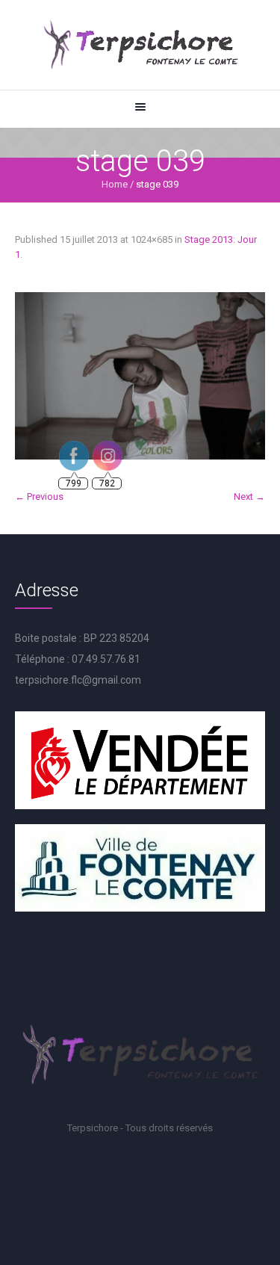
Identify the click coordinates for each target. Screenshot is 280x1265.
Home (115, 184)
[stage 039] (140, 376)
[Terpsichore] (140, 45)
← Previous (39, 496)
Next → (249, 496)
